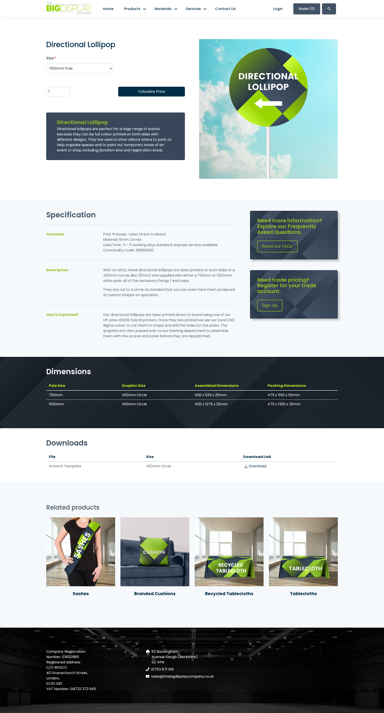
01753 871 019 (162, 669)
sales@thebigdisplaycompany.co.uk (182, 676)
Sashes (81, 594)
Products (132, 8)
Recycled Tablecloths (229, 594)
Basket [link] (307, 9)
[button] (329, 8)
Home (108, 8)
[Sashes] (80, 551)
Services (193, 8)
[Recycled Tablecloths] (229, 551)
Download (257, 466)
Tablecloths (303, 594)
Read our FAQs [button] (277, 246)
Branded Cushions (155, 594)
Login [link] (278, 8)
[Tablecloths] (303, 551)
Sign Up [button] (270, 305)
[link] (69, 9)
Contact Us (225, 8)
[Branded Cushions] (154, 551)
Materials (163, 8)
